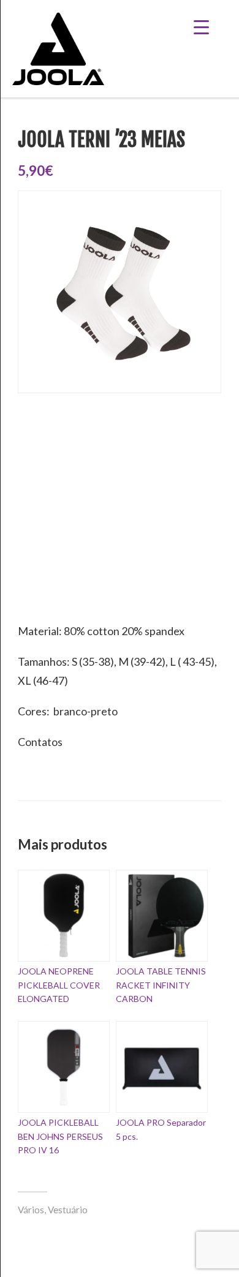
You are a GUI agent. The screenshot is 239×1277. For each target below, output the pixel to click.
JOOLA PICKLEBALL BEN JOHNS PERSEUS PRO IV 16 (60, 1136)
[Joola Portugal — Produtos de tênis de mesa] (58, 48)
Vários (31, 1209)
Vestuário (68, 1209)
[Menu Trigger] (210, 26)
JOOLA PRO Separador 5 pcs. (161, 1129)
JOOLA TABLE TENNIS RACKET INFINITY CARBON (161, 985)
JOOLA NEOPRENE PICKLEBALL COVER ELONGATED (59, 985)
